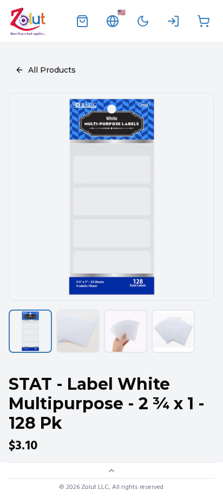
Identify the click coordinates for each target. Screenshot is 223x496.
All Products (52, 70)
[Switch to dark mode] (143, 21)
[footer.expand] (111, 470)
